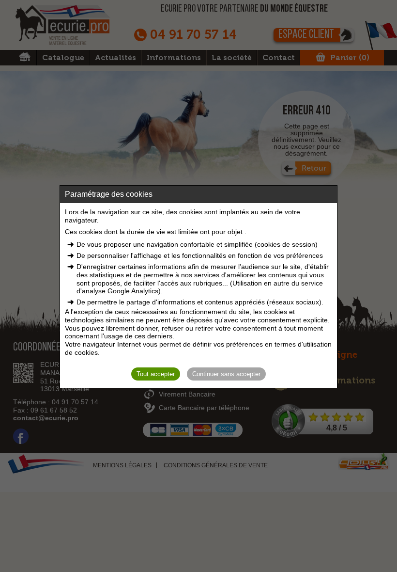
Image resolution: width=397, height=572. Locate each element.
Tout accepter (156, 374)
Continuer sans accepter (226, 374)
